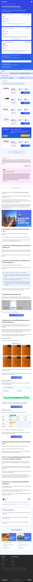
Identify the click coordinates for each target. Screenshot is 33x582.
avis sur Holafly (23, 403)
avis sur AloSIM (12, 433)
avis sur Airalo (12, 374)
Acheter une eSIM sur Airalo (16, 377)
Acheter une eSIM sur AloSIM (16, 436)
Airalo (3, 340)
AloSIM (3, 412)
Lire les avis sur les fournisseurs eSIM (6, 67)
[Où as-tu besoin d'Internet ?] (30, 61)
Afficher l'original (5, 180)
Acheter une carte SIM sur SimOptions (16, 315)
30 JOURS (22, 77)
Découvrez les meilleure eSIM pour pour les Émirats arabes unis (10, 64)
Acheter (25, 92)
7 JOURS (11, 77)
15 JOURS (16, 77)
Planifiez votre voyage (25, 135)
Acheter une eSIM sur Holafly (16, 406)
